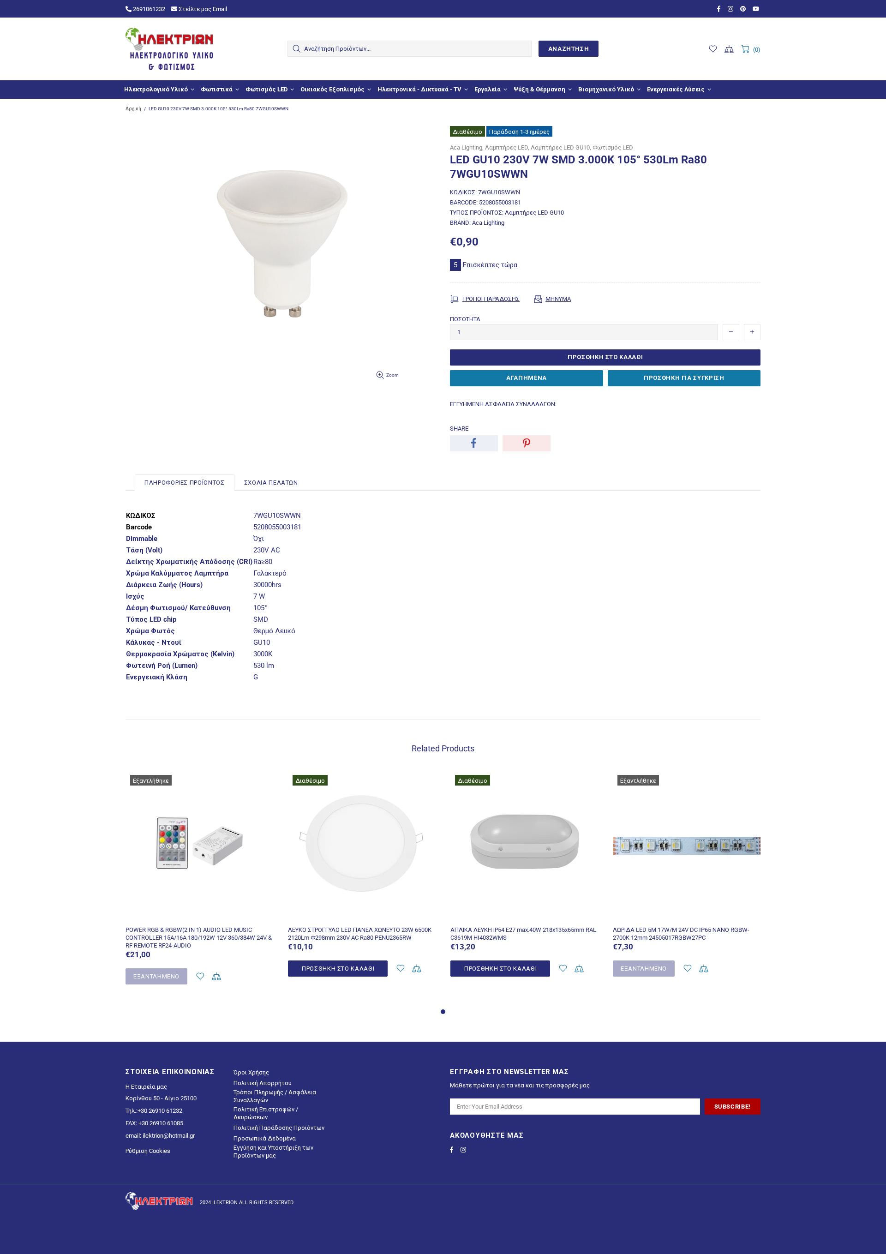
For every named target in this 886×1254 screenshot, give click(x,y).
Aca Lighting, (467, 147)
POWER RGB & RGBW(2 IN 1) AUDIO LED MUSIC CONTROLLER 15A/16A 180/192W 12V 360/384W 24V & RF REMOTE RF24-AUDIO (199, 937)
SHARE (459, 428)
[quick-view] (261, 783)
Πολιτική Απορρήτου (262, 1083)
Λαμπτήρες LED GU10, (561, 147)
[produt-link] (200, 914)
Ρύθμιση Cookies (148, 1150)
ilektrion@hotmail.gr (169, 1135)
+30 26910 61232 (160, 1110)
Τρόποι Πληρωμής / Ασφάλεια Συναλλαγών (274, 1096)
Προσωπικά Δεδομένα (264, 1138)
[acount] (200, 976)
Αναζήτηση (568, 48)
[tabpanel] (200, 888)
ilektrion (169, 49)
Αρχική (133, 108)
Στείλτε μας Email (202, 9)
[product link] (200, 783)
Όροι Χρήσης (251, 1072)
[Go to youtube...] (756, 8)
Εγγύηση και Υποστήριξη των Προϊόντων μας (273, 1151)
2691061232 (148, 9)
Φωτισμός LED (613, 147)
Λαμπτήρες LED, (507, 147)
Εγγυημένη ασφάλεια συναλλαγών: (503, 404)
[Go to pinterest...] (744, 8)
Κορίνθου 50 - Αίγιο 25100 (161, 1098)
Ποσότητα (465, 319)
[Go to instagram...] (732, 8)
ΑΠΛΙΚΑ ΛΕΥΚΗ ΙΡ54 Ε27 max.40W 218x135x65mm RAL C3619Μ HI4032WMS (523, 933)
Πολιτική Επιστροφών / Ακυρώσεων (265, 1113)
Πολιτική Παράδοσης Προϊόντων (278, 1127)
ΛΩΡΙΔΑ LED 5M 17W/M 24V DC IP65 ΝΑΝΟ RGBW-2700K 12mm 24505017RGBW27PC (681, 933)
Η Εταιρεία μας (146, 1086)
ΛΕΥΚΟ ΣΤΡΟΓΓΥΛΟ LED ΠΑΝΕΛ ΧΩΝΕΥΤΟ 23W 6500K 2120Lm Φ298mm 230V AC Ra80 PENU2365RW (359, 933)
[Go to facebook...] (720, 8)
